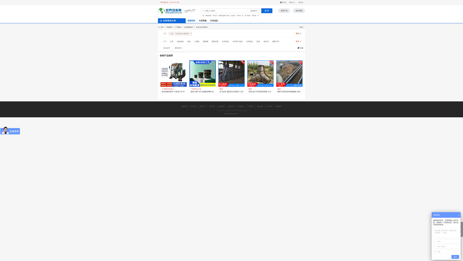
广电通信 (178, 27)
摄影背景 (215, 41)
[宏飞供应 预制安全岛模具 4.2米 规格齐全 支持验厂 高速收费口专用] (202, 73)
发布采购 (299, 11)
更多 (297, 41)
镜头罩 (266, 41)
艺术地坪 (247, 15)
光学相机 (225, 41)
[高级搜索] (202, 15)
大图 (301, 48)
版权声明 (231, 106)
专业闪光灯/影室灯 (202, 27)
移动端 (301, 2)
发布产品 (284, 11)
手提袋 (254, 15)
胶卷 (258, 41)
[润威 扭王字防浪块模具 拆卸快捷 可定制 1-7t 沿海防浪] (289, 73)
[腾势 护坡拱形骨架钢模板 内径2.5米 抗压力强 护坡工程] (260, 73)
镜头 (189, 41)
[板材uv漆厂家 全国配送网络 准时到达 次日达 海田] (173, 73)
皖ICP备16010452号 (231, 114)
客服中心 (292, 2)
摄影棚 (205, 41)
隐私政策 (222, 106)
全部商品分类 (169, 21)
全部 (171, 41)
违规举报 (278, 106)
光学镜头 (249, 41)
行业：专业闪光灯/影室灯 (179, 34)
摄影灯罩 (275, 41)
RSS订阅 (269, 106)
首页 (162, 27)
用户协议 (212, 106)
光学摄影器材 (188, 27)
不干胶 (238, 15)
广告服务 (250, 106)
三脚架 (196, 41)
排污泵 (215, 15)
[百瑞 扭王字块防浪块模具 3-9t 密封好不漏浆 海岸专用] (231, 73)
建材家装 (208, 15)
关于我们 (193, 106)
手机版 (284, 2)
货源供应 (169, 27)
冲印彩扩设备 (237, 41)
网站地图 (260, 106)
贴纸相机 (180, 41)
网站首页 (184, 106)
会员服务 (241, 106)
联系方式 (202, 106)
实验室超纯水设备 (224, 15)
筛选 (301, 27)
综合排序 (166, 48)
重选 (297, 33)
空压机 (233, 15)
